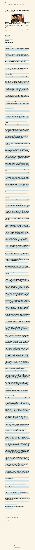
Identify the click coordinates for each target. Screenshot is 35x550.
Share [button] (6, 516)
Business (12, 4)
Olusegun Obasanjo (14, 517)
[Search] (29, 2)
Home (9, 4)
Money (15, 4)
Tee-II (10, 3)
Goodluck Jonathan (9, 517)
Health (18, 4)
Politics (21, 4)
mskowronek (19, 547)
